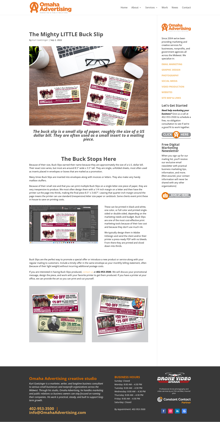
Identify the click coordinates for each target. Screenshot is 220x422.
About (134, 7)
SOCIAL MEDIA (169, 80)
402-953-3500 (41, 408)
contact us (88, 271)
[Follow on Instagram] (170, 411)
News (175, 7)
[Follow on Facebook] (163, 411)
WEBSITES (167, 92)
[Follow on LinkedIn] (177, 411)
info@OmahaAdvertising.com (57, 412)
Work (165, 7)
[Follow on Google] (184, 411)
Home (124, 7)
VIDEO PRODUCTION (173, 86)
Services (150, 7)
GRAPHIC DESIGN (171, 69)
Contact (186, 7)
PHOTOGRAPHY (170, 75)
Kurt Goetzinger (40, 40)
